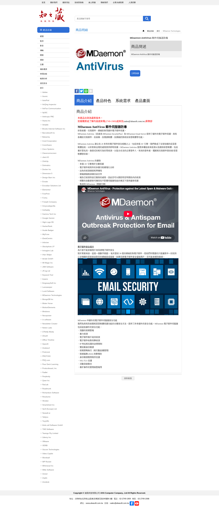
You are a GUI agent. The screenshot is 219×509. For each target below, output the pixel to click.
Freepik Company (49, 202)
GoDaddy (46, 210)
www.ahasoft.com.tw (94, 503)
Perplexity (46, 376)
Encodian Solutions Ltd (51, 186)
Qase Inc (46, 380)
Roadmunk (46, 389)
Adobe (45, 92)
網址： (83, 503)
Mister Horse (47, 303)
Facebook (132, 503)
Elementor (46, 190)
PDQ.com (46, 360)
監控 (42, 41)
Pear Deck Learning (50, 364)
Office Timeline (48, 340)
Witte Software (48, 470)
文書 (42, 64)
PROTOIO (46, 356)
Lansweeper (47, 287)
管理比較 (43, 74)
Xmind (44, 474)
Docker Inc (46, 169)
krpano (45, 279)
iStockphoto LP (48, 246)
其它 (42, 88)
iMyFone (45, 234)
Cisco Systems (48, 149)
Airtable (45, 125)
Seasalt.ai (46, 413)
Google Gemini (48, 218)
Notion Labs (47, 328)
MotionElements (48, 307)
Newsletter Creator (49, 324)
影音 (42, 46)
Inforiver (45, 242)
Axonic (45, 96)
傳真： (135, 499)
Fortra (44, 198)
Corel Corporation (49, 141)
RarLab (45, 385)
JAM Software (47, 267)
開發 (42, 55)
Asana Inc (46, 121)
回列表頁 (128, 378)
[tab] (84, 100)
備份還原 (43, 69)
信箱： (107, 503)
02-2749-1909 (125, 499)
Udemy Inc (46, 437)
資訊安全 (43, 83)
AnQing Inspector (49, 104)
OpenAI (45, 344)
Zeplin (44, 478)
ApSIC (44, 113)
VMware (45, 441)
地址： (72, 499)
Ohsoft (45, 336)
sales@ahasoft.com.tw (134, 121)
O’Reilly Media (48, 332)
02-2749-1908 (143, 499)
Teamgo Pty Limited (50, 433)
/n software (46, 320)
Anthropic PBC (48, 117)
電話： (116, 499)
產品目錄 (150, 31)
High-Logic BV (48, 222)
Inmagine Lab (47, 251)
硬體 (42, 36)
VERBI (45, 445)
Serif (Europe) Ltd (49, 409)
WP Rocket (46, 462)
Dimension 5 (47, 173)
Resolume (46, 397)
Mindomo (46, 311)
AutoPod (45, 100)
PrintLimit (46, 352)
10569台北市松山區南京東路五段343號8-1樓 (93, 499)
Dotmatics (46, 165)
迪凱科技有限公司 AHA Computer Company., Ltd (52, 14)
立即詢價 (135, 73)
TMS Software (48, 429)
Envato (45, 182)
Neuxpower (46, 316)
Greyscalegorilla (48, 206)
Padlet (44, 372)
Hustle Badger (48, 230)
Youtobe (137, 503)
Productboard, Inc (49, 368)
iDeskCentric (47, 238)
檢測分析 (43, 79)
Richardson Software (50, 393)
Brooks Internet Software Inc (53, 129)
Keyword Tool (47, 275)
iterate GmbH (47, 259)
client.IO (45, 157)
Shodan (45, 401)
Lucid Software (48, 291)
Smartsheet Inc (48, 405)
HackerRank (47, 226)
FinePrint (46, 194)
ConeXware (47, 145)
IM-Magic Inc (47, 263)
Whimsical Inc (47, 466)
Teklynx (45, 417)
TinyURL (45, 421)
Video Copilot (47, 454)
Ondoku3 (46, 348)
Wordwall (46, 458)
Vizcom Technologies (50, 449)
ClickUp (45, 161)
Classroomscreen (49, 153)
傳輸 (42, 50)
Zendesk (45, 482)
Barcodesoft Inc (48, 133)
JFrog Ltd (46, 271)
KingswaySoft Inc (49, 283)
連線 (42, 60)
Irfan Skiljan (47, 255)
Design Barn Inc (48, 177)
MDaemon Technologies (52, 295)
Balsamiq (46, 137)
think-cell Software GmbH (52, 425)
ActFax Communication (51, 108)
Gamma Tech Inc (49, 214)
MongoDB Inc (47, 299)
